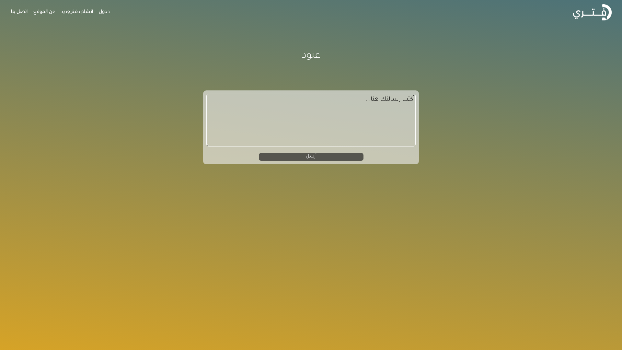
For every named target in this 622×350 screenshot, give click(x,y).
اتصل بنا (19, 12)
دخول (104, 12)
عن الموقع (44, 12)
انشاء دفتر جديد (77, 12)
